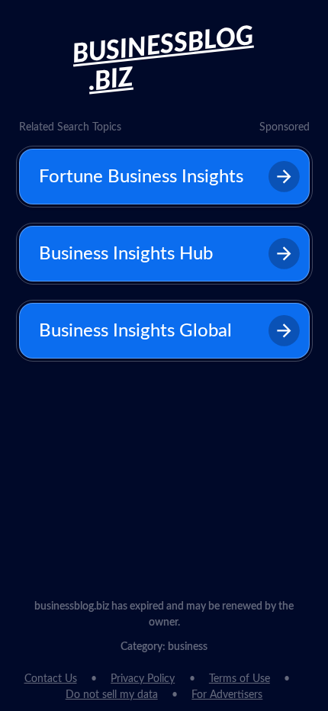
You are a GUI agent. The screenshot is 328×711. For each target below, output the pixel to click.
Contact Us (50, 679)
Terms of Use (239, 679)
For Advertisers (226, 695)
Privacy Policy (143, 679)
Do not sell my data (112, 695)
